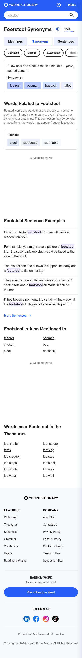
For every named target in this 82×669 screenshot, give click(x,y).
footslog (48, 450)
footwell (48, 475)
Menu (72, 5)
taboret (9, 338)
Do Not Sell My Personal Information (41, 634)
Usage (8, 553)
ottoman (32, 85)
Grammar (10, 539)
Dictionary (10, 517)
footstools (11, 469)
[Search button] (72, 15)
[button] (58, 5)
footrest (15, 85)
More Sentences (15, 315)
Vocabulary (11, 546)
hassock (51, 85)
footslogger (12, 456)
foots (7, 450)
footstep (48, 456)
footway (48, 469)
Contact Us (50, 524)
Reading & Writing (15, 560)
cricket (9, 344)
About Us (49, 517)
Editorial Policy (52, 539)
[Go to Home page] (21, 4)
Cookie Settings (53, 546)
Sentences (66, 41)
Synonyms (40, 41)
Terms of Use (51, 553)
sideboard (30, 142)
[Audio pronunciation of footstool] (57, 29)
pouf (46, 344)
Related (73, 53)
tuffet (67, 85)
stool (13, 142)
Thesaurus (11, 524)
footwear (10, 475)
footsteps (10, 462)
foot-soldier (51, 443)
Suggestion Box (53, 560)
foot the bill (11, 443)
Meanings (15, 41)
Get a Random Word (41, 592)
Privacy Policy (51, 532)
